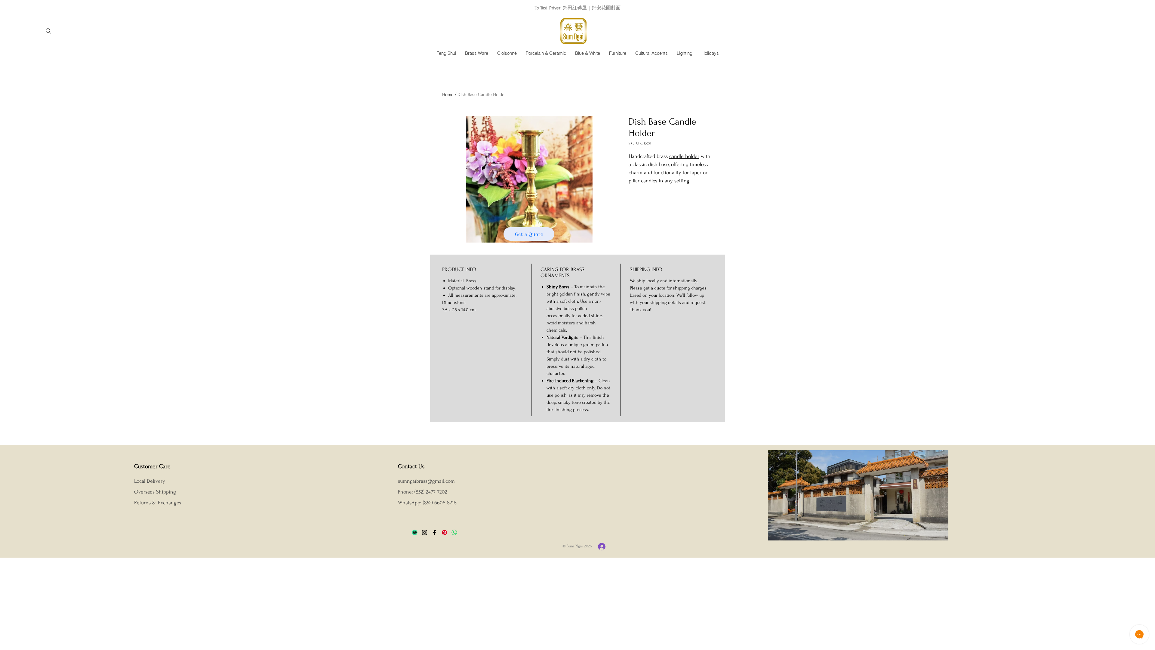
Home (448, 94)
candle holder (684, 156)
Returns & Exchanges (157, 503)
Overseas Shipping (155, 492)
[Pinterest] (444, 532)
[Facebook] (434, 532)
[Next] (1123, 7)
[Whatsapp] (454, 532)
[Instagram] (424, 532)
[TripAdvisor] (414, 532)
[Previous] (31, 7)
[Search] (48, 31)
